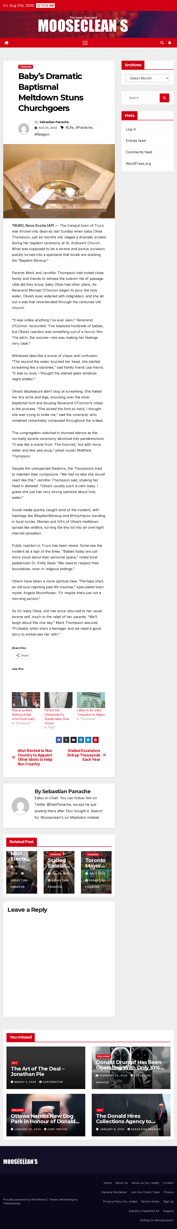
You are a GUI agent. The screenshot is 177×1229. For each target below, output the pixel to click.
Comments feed (139, 152)
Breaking (18, 1110)
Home (108, 1183)
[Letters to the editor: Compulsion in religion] (91, 700)
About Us (121, 1183)
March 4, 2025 (26, 1081)
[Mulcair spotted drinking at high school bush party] (26, 700)
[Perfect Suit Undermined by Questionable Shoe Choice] (58, 700)
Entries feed (136, 140)
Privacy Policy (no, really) (120, 1201)
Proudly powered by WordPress (25, 1199)
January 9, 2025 (112, 1129)
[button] (162, 43)
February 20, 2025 (114, 1075)
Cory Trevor (57, 1129)
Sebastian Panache (54, 122)
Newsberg (67, 1199)
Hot (14, 1063)
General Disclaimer (114, 1192)
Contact (168, 1183)
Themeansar (11, 1203)
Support (168, 1211)
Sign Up (168, 1201)
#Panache (84, 127)
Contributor (53, 1081)
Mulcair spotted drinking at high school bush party (23, 714)
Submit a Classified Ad (144, 1211)
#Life (70, 127)
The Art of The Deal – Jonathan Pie (37, 1071)
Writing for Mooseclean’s (157, 1220)
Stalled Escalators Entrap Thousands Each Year (83, 755)
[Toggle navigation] (85, 42)
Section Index (150, 1201)
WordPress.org (138, 163)
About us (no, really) (145, 1183)
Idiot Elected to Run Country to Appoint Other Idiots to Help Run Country (35, 757)
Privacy (169, 1192)
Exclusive (103, 1056)
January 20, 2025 (28, 1129)
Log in (131, 129)
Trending (26, 66)
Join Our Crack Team (145, 1192)
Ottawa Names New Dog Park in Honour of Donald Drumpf (43, 1121)
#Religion (42, 134)
